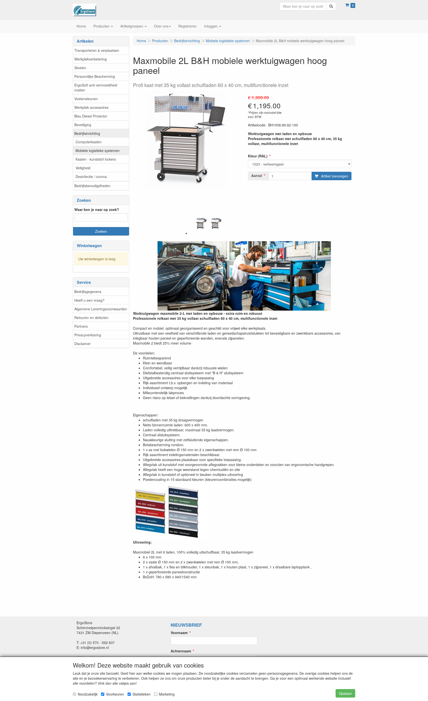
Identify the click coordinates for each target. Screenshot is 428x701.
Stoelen (80, 67)
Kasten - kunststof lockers (96, 159)
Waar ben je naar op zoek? (96, 209)
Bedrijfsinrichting (87, 133)
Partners (81, 326)
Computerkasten (89, 141)
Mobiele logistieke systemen (98, 150)
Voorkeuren (115, 694)
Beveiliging (82, 124)
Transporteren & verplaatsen (96, 50)
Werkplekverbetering (90, 59)
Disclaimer (82, 343)
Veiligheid (83, 167)
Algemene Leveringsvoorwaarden (100, 308)
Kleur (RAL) (258, 155)
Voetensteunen (86, 98)
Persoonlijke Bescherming (94, 76)
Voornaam (179, 632)
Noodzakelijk (88, 694)
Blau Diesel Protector (90, 116)
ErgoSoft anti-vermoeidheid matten (95, 87)
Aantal (256, 175)
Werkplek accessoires (91, 107)
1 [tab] (186, 233)
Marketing (167, 694)
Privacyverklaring (87, 334)
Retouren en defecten (91, 317)
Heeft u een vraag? (89, 300)
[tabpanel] (201, 223)
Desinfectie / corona (91, 176)
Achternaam (181, 650)
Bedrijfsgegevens (87, 291)
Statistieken (142, 694)
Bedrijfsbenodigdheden (92, 185)
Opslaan (345, 693)
